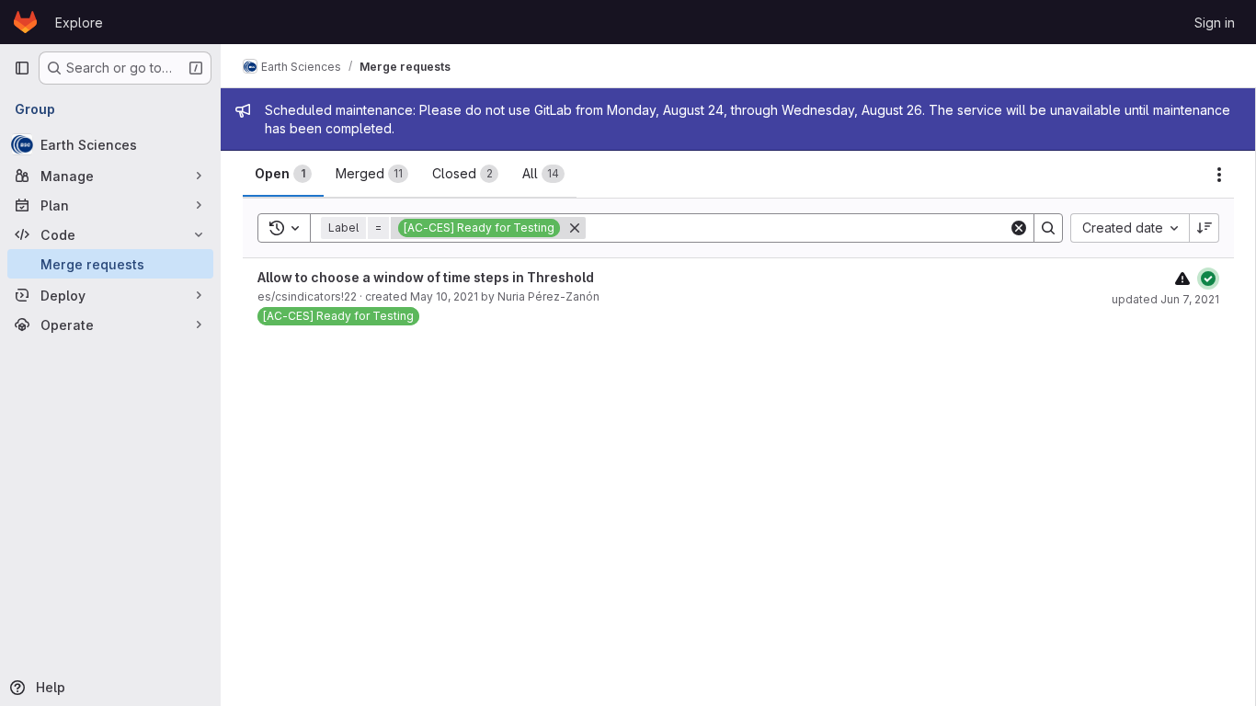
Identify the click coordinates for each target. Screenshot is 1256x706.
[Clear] (1019, 228)
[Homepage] (25, 22)
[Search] (1048, 228)
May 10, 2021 (444, 296)
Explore (79, 22)
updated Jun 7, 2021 (1165, 299)
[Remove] (575, 228)
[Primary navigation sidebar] (22, 68)
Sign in (1214, 22)
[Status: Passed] (1208, 279)
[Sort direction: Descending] (1204, 228)
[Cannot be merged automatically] (1182, 278)
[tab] (283, 174)
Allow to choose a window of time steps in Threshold (425, 277)
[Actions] (1219, 174)
